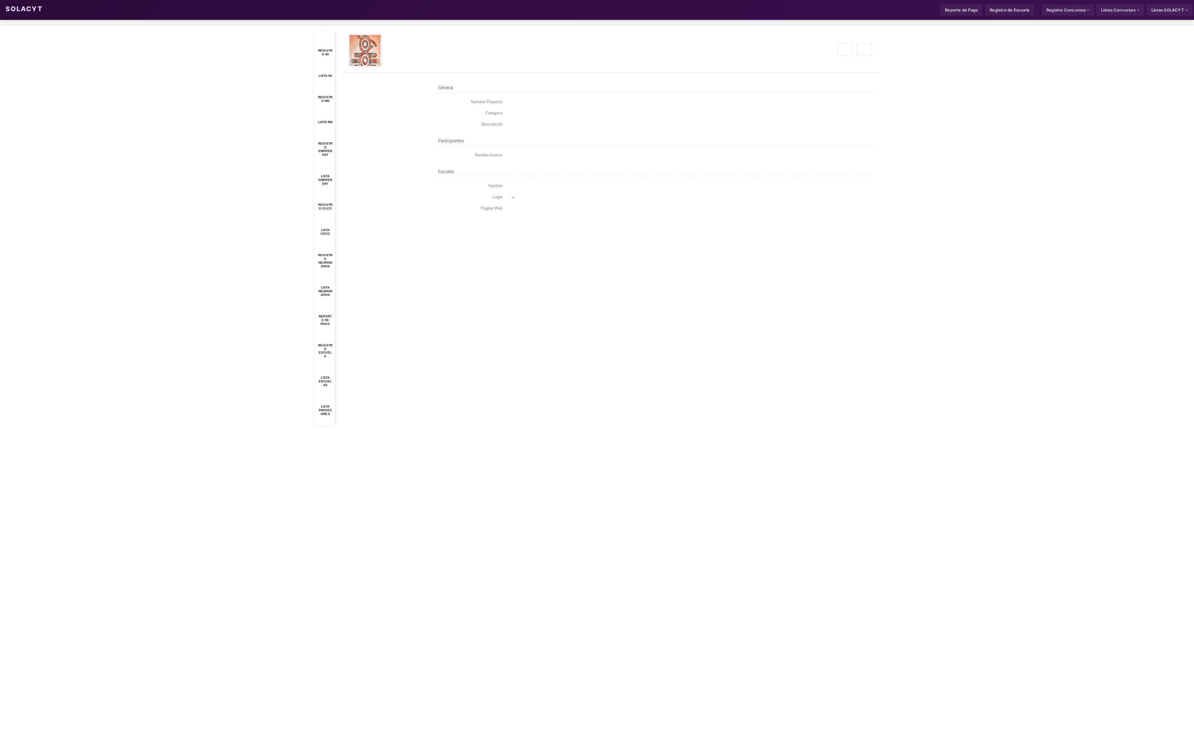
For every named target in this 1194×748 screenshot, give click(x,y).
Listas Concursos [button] (1118, 9)
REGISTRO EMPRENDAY (325, 149)
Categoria (493, 113)
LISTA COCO (325, 231)
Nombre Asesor (488, 155)
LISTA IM (325, 75)
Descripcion (491, 124)
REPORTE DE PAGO (325, 320)
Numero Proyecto (486, 101)
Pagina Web (491, 208)
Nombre (495, 185)
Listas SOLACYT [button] (1168, 9)
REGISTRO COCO (325, 206)
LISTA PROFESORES (325, 410)
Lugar (497, 197)
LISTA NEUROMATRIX (325, 291)
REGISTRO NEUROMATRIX (325, 260)
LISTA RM (325, 122)
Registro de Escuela (1009, 9)
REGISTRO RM (325, 99)
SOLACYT (24, 9)
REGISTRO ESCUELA (325, 351)
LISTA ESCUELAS (325, 381)
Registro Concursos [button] (1066, 9)
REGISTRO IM (325, 52)
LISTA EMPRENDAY (325, 179)
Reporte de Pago (961, 9)
